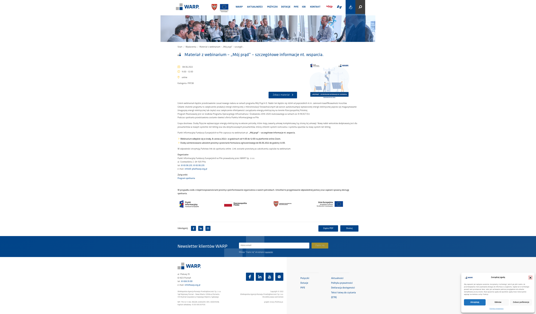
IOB (304, 7)
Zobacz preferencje (521, 302)
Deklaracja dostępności (343, 288)
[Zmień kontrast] (350, 7)
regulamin (269, 252)
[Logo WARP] (187, 7)
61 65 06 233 (186, 165)
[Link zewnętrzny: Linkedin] (260, 277)
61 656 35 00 (186, 281)
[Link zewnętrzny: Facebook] (250, 277)
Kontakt (315, 7)
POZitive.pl (279, 302)
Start (180, 47)
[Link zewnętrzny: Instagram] (279, 277)
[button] (530, 277)
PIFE (296, 7)
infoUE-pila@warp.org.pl (196, 169)
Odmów (498, 302)
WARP (239, 7)
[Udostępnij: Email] (207, 228)
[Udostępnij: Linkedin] (200, 228)
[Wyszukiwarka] (360, 7)
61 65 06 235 (198, 165)
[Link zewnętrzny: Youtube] (269, 277)
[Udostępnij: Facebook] (193, 228)
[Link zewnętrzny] (339, 6)
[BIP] (329, 6)
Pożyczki (272, 7)
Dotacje (285, 7)
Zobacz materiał (281, 95)
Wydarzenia (191, 47)
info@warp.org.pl (192, 285)
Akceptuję (474, 302)
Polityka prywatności (497, 309)
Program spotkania (186, 178)
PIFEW (191, 83)
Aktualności (255, 7)
